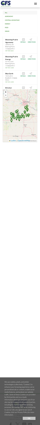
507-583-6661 (9, 51)
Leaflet (13, 141)
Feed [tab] (6, 27)
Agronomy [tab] (9, 16)
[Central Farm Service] (5, 3)
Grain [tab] (7, 31)
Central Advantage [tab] (12, 20)
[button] (26, 115)
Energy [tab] (7, 24)
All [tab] (6, 12)
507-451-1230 (9, 67)
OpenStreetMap (24, 141)
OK (29, 418)
